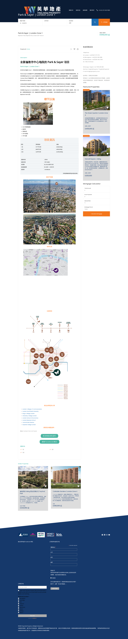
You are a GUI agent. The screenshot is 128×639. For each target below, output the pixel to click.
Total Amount (88, 188)
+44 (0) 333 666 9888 (104, 10)
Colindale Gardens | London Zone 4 (65, 491)
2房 (52, 449)
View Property (33, 484)
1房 (23, 449)
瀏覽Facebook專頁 (49, 442)
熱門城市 (46, 21)
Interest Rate (88, 200)
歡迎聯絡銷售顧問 (49, 436)
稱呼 (52, 562)
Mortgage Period (89, 207)
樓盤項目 (71, 10)
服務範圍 (85, 10)
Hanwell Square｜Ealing (93, 159)
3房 (23, 452)
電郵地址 (53, 547)
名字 (52, 552)
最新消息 (78, 10)
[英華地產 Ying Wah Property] (42, 17)
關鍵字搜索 (22, 20)
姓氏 (52, 557)
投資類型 (71, 21)
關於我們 (92, 10)
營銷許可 (53, 570)
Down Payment (88, 194)
